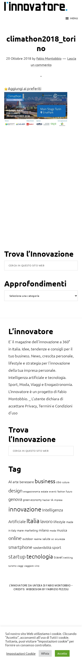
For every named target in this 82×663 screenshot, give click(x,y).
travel (58, 557)
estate (44, 491)
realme (38, 539)
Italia (33, 520)
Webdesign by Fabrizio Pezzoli (47, 589)
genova (15, 499)
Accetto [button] (62, 653)
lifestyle (59, 521)
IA (52, 500)
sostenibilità (42, 547)
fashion (61, 491)
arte (16, 481)
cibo (58, 482)
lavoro (46, 521)
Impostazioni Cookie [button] (21, 653)
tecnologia (39, 556)
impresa (58, 500)
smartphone (20, 547)
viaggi (20, 565)
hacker (46, 500)
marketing (31, 530)
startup (17, 556)
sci (52, 539)
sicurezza (60, 539)
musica (62, 530)
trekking (68, 557)
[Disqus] (41, 194)
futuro (69, 491)
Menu (74, 18)
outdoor (27, 539)
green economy (32, 500)
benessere (27, 482)
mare (20, 530)
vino (36, 565)
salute (46, 539)
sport (56, 547)
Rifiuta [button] (45, 653)
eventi (53, 491)
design (15, 491)
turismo (12, 565)
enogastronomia (31, 491)
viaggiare (29, 565)
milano (44, 530)
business (45, 481)
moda (53, 530)
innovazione (24, 509)
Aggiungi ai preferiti (24, 88)
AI (10, 481)
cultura (65, 482)
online (15, 538)
